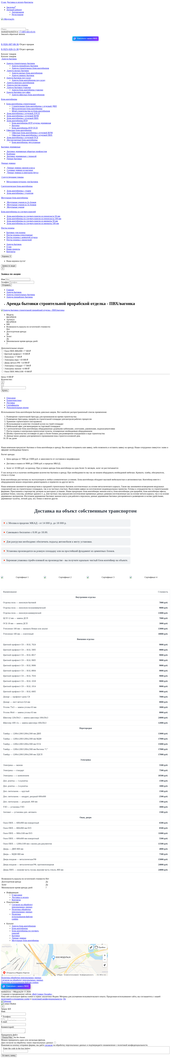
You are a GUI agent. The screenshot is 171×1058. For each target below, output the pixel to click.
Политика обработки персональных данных (22, 910)
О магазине (17, 895)
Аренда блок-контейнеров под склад (28, 80)
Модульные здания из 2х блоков (21, 202)
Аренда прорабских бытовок (25, 66)
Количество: (6, 379)
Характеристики (14, 400)
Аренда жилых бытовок (17, 70)
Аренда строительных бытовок (20, 63)
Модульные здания (15, 207)
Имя (3, 279)
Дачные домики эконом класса (20, 168)
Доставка (10, 403)
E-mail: (4, 1022)
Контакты (28, 2)
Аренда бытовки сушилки (18, 87)
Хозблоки (10, 154)
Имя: (3, 1011)
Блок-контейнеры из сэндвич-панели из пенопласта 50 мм (33, 216)
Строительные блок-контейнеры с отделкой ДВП (34, 106)
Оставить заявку (9, 1056)
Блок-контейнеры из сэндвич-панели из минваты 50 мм (32, 221)
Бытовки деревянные (10, 147)
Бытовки (16, 935)
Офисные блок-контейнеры (19, 130)
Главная (10, 290)
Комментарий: (7, 1027)
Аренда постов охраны (17, 85)
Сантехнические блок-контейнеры (17, 186)
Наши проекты (13, 249)
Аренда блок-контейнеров (24, 926)
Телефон (5, 282)
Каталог (8, 56)
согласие (49, 1045)
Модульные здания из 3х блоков (21, 205)
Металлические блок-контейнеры (27, 108)
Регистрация (17, 14)
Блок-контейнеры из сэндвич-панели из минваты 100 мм (32, 223)
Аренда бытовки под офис (18, 92)
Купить (5, 391)
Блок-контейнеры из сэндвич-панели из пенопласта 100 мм (33, 218)
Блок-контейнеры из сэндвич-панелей (18, 212)
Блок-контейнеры (9, 99)
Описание (11, 398)
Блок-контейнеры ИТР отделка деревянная (31, 123)
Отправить (6, 285)
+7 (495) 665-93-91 (27, 32)
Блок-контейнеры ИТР (17, 121)
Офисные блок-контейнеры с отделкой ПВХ (32, 135)
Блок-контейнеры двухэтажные (26, 142)
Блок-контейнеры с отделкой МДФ (22, 116)
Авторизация (18, 12)
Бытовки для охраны (15, 232)
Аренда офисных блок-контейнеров (28, 95)
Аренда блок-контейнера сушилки (27, 90)
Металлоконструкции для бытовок (22, 182)
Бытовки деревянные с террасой (21, 156)
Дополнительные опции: (12, 348)
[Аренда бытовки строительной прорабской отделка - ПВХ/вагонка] (32, 310)
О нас (3, 2)
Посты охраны (7, 228)
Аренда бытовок (9, 59)
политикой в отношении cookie (15, 999)
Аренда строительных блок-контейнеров (30, 68)
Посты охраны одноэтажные (19, 235)
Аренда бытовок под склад (18, 78)
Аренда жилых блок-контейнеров (27, 73)
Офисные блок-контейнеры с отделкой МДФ (32, 133)
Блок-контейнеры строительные (21, 104)
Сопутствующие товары (12, 177)
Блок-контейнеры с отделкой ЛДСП (23, 113)
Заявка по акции (8, 266)
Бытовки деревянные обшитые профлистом (26, 151)
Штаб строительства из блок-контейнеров (31, 111)
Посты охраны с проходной (19, 240)
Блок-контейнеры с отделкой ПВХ (22, 118)
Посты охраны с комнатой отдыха (22, 237)
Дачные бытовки (14, 159)
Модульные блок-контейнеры (14, 198)
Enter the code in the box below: (17, 1048)
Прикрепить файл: (9, 1035)
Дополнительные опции (17, 407)
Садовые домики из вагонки (19, 170)
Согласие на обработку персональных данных (22, 905)
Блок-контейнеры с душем (18, 191)
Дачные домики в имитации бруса (22, 172)
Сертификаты (12, 405)
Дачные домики (8, 163)
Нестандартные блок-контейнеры (22, 140)
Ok (64, 999)
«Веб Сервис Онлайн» (42, 994)
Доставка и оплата (15, 2)
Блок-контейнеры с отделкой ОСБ (22, 137)
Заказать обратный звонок (13, 34)
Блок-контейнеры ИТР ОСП (25, 128)
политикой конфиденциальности (47, 999)
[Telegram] (6, 1001)
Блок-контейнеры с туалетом (19, 193)
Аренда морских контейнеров (20, 82)
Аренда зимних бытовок (23, 75)
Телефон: (6, 1016)
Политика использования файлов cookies (22, 916)
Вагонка (15, 125)
